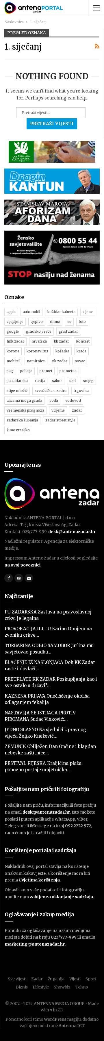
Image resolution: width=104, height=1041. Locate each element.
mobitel (13, 361)
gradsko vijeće (38, 331)
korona (13, 351)
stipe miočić (17, 390)
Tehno (81, 987)
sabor (57, 381)
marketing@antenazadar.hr (35, 944)
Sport (91, 979)
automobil (31, 311)
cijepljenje (15, 321)
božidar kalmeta (61, 311)
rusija (40, 381)
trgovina (81, 390)
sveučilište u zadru (50, 390)
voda (53, 400)
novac (80, 361)
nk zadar (59, 361)
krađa (81, 351)
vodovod (73, 400)
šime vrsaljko (18, 430)
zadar (77, 410)
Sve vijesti (17, 979)
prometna (68, 371)
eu (69, 321)
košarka (62, 351)
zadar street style (60, 420)
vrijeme (58, 410)
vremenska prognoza (25, 410)
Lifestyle (41, 987)
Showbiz (62, 987)
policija (26, 371)
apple (11, 311)
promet (46, 371)
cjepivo (37, 321)
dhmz (55, 321)
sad (72, 381)
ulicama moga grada (24, 400)
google (13, 331)
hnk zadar (15, 341)
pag (10, 371)
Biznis (22, 987)
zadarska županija (22, 420)
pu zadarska (17, 381)
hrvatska (39, 341)
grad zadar (68, 331)
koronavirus (37, 351)
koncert (83, 341)
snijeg (88, 381)
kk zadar (61, 341)
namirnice (36, 361)
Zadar (37, 979)
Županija (56, 979)
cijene (88, 311)
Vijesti (75, 979)
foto (82, 321)
